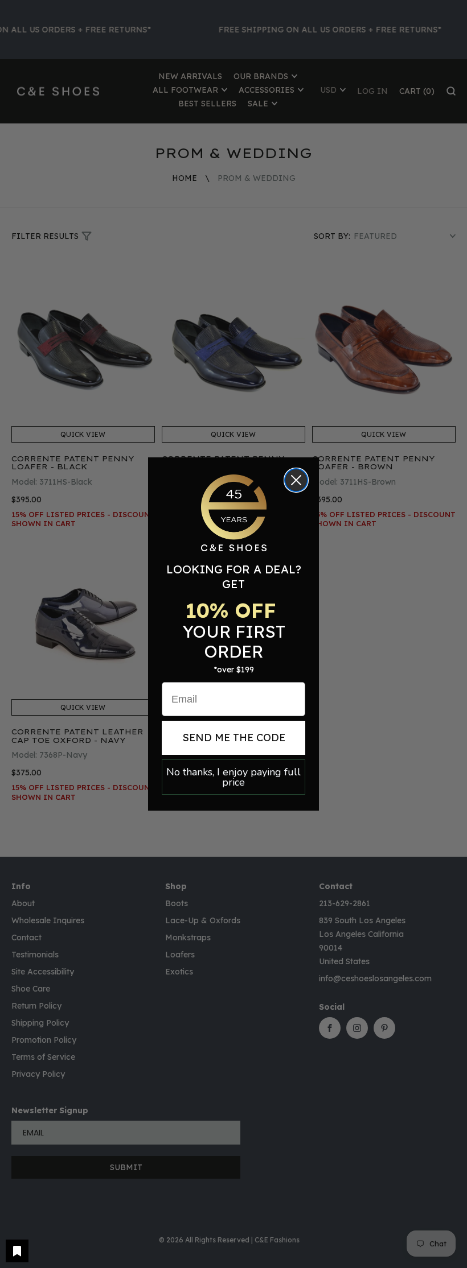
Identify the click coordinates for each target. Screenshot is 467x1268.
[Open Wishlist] (17, 1251)
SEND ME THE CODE (233, 737)
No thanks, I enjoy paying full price (233, 777)
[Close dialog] (296, 480)
